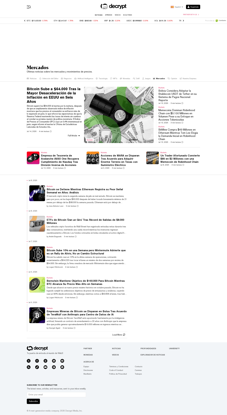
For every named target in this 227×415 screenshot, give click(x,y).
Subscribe (33, 401)
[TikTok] (37, 367)
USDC (129, 21)
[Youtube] (45, 367)
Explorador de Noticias (153, 355)
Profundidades (148, 348)
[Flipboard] (54, 367)
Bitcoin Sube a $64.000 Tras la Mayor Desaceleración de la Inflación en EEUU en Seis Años (54, 95)
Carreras (138, 370)
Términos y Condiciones (118, 366)
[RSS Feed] (28, 367)
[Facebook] (62, 361)
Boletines (127, 15)
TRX (180, 21)
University (174, 348)
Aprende (108, 15)
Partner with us (190, 15)
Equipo (86, 366)
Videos (118, 15)
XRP (106, 21)
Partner (88, 348)
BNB (82, 21)
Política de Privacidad (118, 374)
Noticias (98, 15)
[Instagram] (37, 361)
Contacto (138, 366)
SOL (156, 21)
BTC (29, 21)
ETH (55, 21)
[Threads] (45, 361)
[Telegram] (62, 367)
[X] (28, 361)
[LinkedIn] (54, 361)
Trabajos (138, 374)
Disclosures (88, 370)
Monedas (88, 355)
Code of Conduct (116, 370)
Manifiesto (88, 374)
